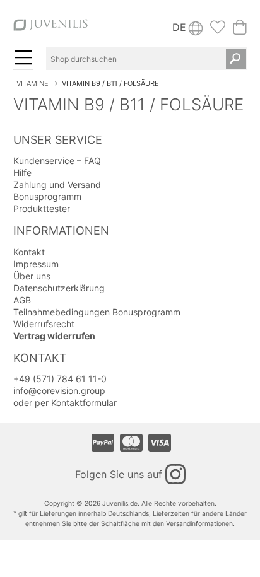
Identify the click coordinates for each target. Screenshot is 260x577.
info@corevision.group (59, 390)
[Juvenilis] (50, 30)
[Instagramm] (175, 474)
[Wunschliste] (217, 31)
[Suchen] (236, 59)
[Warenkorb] (239, 31)
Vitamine (32, 83)
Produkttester (41, 208)
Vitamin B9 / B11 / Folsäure (110, 83)
